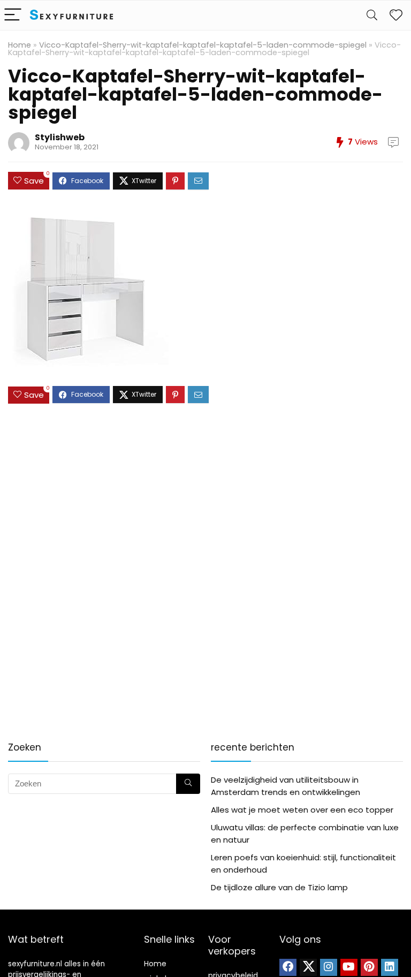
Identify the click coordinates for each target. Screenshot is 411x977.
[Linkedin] (389, 967)
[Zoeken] (188, 784)
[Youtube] (348, 967)
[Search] (372, 15)
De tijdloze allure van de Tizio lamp (279, 887)
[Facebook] (287, 967)
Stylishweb (60, 137)
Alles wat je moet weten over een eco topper (302, 809)
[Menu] (13, 15)
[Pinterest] (369, 967)
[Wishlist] (396, 15)
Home (19, 45)
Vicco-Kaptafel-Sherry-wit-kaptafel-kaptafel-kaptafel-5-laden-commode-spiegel (203, 45)
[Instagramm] (328, 967)
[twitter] (308, 967)
